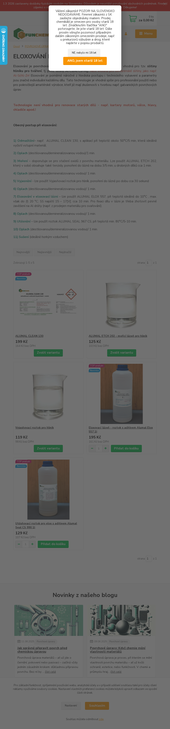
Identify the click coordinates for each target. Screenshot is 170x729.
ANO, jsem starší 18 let (85, 61)
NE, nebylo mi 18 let (84, 53)
